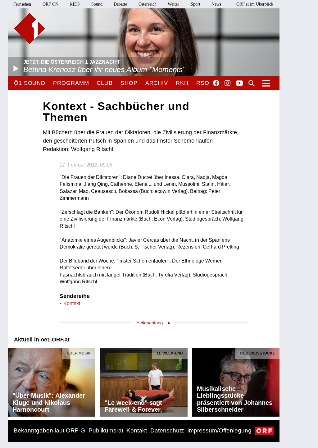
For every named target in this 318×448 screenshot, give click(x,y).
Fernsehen (22, 4)
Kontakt (136, 430)
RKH (182, 83)
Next (274, 381)
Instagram (227, 83)
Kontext (71, 303)
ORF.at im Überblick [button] (254, 4)
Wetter (173, 4)
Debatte (120, 4)
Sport (195, 4)
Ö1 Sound (29, 83)
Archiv (156, 83)
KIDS (75, 4)
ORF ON (50, 4)
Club (105, 83)
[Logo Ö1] (29, 28)
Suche (251, 83)
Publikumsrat (106, 430)
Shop (129, 83)
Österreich (148, 4)
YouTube (239, 83)
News (216, 4)
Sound (96, 4)
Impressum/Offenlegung (219, 430)
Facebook (216, 83)
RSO (202, 83)
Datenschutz (167, 430)
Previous (13, 381)
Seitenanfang (149, 322)
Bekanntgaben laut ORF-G (49, 430)
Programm (71, 83)
